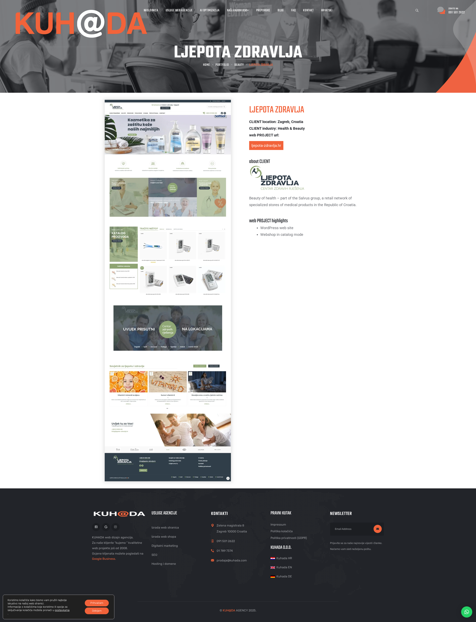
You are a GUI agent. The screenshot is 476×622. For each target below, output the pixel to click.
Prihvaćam (96, 603)
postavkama (62, 610)
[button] (466, 612)
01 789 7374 (225, 550)
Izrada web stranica (165, 527)
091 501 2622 (226, 541)
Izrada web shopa (164, 536)
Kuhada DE (284, 576)
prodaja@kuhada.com (232, 560)
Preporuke (263, 10)
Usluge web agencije (179, 10)
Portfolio (222, 65)
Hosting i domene (164, 564)
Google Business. (104, 558)
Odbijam (97, 610)
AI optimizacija (210, 10)
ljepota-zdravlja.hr (266, 145)
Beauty (239, 65)
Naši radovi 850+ (238, 10)
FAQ (293, 10)
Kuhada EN (284, 567)
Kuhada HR (284, 558)
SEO (154, 555)
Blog (281, 10)
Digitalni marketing (165, 545)
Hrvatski (326, 10)
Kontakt (308, 10)
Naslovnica (151, 10)
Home (206, 65)
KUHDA (229, 610)
